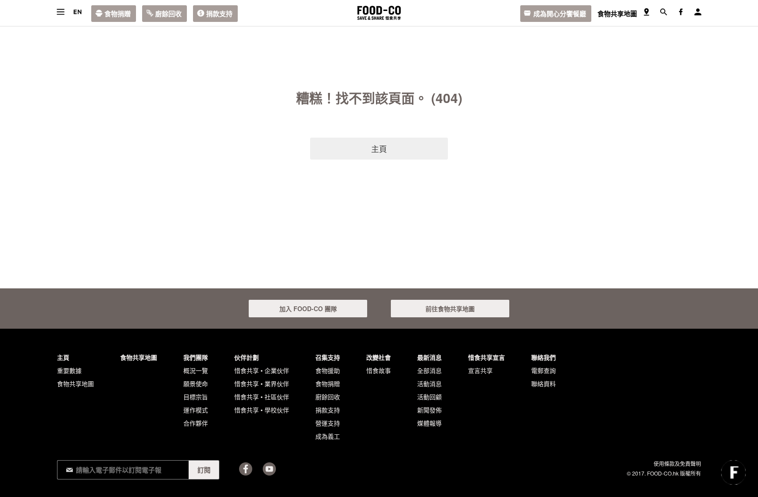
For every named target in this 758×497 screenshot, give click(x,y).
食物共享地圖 (617, 13)
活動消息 (429, 383)
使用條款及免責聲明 (677, 463)
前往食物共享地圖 (450, 308)
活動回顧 (429, 396)
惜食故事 (378, 370)
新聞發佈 (429, 409)
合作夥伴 (195, 423)
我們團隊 (195, 357)
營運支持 (327, 423)
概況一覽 (195, 370)
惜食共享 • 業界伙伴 (261, 383)
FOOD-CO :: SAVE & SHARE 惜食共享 (379, 13)
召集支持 (327, 357)
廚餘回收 (168, 13)
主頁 (379, 148)
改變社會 (378, 357)
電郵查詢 (543, 370)
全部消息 (429, 370)
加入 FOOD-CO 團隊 (308, 308)
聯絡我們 (543, 357)
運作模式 (195, 409)
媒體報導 (429, 423)
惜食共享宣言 (486, 357)
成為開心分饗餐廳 (559, 13)
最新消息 (429, 357)
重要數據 (69, 370)
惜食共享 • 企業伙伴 (261, 370)
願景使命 (195, 383)
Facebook (245, 469)
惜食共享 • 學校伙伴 (261, 409)
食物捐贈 (117, 13)
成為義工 (327, 436)
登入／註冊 (697, 12)
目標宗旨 (195, 396)
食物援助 (327, 370)
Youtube (269, 469)
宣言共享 (480, 370)
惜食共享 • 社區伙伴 (261, 396)
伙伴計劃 (246, 357)
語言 (77, 12)
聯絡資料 (543, 383)
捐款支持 (219, 13)
